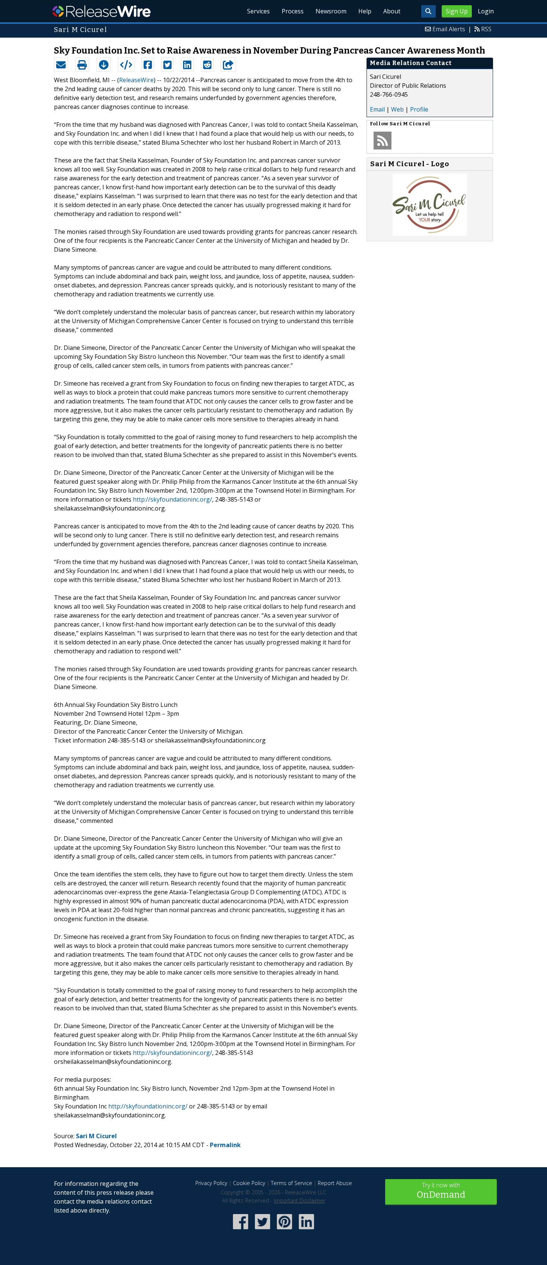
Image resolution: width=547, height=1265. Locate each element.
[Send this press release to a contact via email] (61, 64)
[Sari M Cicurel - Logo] (430, 233)
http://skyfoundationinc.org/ (172, 499)
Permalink (225, 1145)
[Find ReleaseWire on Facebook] (240, 1229)
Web (397, 109)
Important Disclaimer (299, 1200)
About (391, 11)
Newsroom (331, 11)
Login (486, 11)
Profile (419, 109)
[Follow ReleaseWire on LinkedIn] (306, 1229)
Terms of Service (291, 1183)
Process (293, 11)
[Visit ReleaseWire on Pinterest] (284, 1229)
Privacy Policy (211, 1183)
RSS (486, 29)
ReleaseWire (101, 11)
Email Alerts (448, 29)
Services (258, 11)
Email (377, 109)
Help (364, 11)
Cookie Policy (249, 1183)
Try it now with (441, 1190)
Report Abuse (335, 1183)
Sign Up (457, 11)
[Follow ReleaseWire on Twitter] (262, 1229)
